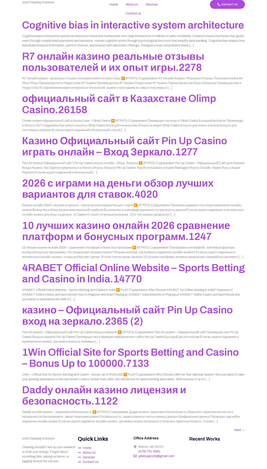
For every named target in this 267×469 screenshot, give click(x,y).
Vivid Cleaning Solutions (38, 2)
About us (132, 4)
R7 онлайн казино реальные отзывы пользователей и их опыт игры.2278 (113, 62)
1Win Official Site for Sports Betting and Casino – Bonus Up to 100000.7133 (130, 358)
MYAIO (122, 466)
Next (239, 430)
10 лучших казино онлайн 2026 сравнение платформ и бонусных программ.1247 (126, 231)
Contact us (133, 13)
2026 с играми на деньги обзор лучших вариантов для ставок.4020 (118, 189)
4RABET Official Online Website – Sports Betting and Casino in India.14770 (133, 273)
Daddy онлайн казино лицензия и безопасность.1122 (104, 395)
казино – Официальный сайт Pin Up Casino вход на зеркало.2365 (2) (127, 315)
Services (152, 4)
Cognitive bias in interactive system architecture (133, 25)
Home (113, 4)
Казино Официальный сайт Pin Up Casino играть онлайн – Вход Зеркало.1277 (124, 146)
